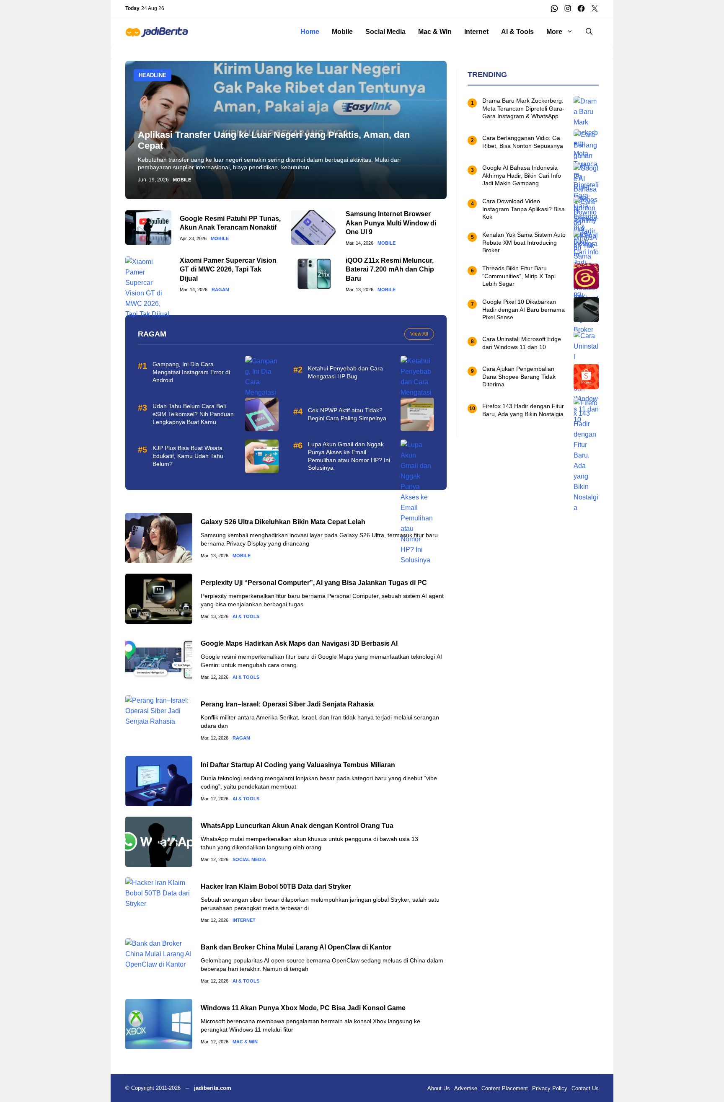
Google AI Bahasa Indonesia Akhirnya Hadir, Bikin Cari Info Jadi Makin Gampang (521, 175)
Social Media (385, 31)
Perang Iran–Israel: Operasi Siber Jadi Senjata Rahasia (287, 704)
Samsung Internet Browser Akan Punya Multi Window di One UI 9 (391, 222)
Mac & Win (435, 31)
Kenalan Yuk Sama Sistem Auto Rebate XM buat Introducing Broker (524, 242)
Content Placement (504, 1088)
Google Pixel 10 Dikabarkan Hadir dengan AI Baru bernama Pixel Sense (523, 309)
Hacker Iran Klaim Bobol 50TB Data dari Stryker (276, 886)
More (554, 31)
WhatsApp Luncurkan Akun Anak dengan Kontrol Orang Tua (297, 825)
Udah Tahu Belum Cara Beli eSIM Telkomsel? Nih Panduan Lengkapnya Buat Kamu (193, 414)
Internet (476, 31)
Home (309, 31)
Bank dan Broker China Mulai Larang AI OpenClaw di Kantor (296, 947)
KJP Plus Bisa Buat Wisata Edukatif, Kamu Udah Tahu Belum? (188, 456)
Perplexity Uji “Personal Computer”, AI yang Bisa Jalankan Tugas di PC (314, 582)
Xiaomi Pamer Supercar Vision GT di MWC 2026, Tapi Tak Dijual (228, 269)
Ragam (220, 289)
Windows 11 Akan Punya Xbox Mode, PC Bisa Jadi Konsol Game (303, 1007)
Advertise (465, 1088)
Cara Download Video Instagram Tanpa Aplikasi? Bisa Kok (523, 209)
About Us (438, 1088)
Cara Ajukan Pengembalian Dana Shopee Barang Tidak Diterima (519, 376)
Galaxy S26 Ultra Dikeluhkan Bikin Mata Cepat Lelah (283, 521)
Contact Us (585, 1088)
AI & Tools (517, 31)
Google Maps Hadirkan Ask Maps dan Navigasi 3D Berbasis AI (299, 643)
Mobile (342, 31)
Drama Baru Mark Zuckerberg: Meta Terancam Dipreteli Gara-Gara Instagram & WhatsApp (523, 108)
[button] (589, 31)
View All (419, 334)
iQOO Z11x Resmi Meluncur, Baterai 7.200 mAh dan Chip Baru (390, 269)
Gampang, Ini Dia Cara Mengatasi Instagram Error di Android (191, 372)
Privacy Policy (549, 1088)
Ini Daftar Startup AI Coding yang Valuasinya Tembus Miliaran (298, 764)
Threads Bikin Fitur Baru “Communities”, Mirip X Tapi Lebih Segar (519, 276)
